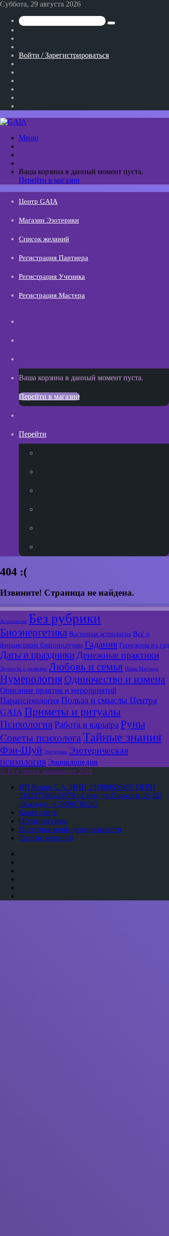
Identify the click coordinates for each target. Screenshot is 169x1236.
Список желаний (44, 239)
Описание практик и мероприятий (58, 690)
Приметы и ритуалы (72, 712)
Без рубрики (65, 618)
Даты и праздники (37, 655)
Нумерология (31, 679)
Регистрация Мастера (52, 295)
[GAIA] (13, 122)
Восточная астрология (100, 633)
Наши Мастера (141, 668)
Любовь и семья (86, 666)
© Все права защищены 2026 (46, 771)
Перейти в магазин (49, 180)
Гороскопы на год (144, 645)
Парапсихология (29, 700)
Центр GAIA (38, 201)
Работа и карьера (86, 724)
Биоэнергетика (33, 632)
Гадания (100, 644)
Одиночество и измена (114, 679)
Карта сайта (38, 812)
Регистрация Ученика (52, 276)
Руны (133, 724)
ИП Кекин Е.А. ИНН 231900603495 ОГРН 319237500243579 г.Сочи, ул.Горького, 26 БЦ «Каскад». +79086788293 (90, 795)
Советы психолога (40, 738)
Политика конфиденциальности (70, 829)
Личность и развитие (23, 668)
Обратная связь (43, 821)
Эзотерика (55, 751)
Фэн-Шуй (21, 750)
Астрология (13, 621)
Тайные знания (122, 737)
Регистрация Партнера (53, 257)
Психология (26, 724)
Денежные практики (118, 655)
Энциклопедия (73, 762)
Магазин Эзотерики (49, 220)
